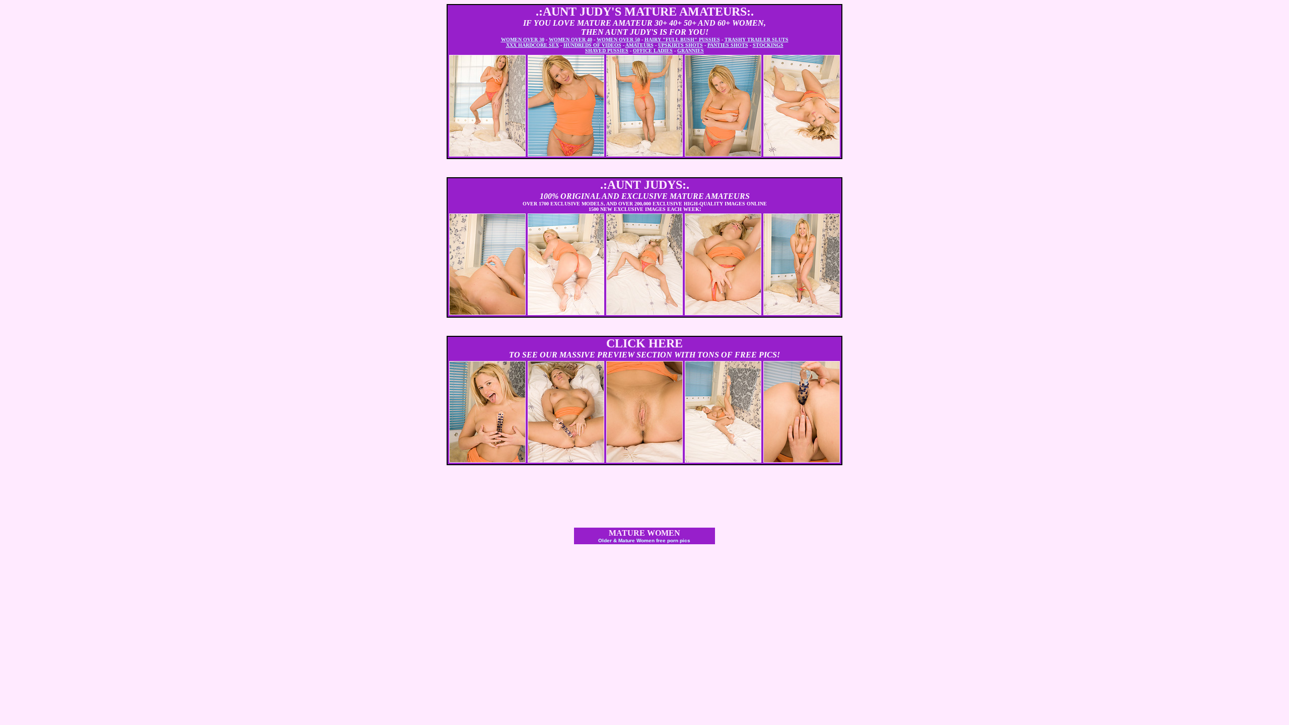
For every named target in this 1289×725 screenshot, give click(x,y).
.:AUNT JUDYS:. (644, 184)
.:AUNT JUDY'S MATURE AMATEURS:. (645, 11)
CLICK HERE (644, 343)
